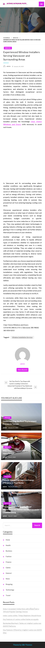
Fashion (8, 556)
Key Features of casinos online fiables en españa (20, 619)
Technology (10, 590)
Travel (8, 595)
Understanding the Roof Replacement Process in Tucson (19, 422)
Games (8, 568)
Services (15, 37)
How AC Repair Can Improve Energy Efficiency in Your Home (18, 481)
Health (8, 545)
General (8, 573)
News (8, 579)
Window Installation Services (22, 337)
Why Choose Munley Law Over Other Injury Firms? (19, 452)
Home (8, 540)
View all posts (22, 370)
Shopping (9, 584)
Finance (8, 562)
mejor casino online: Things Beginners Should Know (22, 615)
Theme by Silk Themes (22, 645)
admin (8, 66)
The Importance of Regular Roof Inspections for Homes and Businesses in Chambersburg (21, 509)
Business (9, 551)
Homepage (6, 37)
